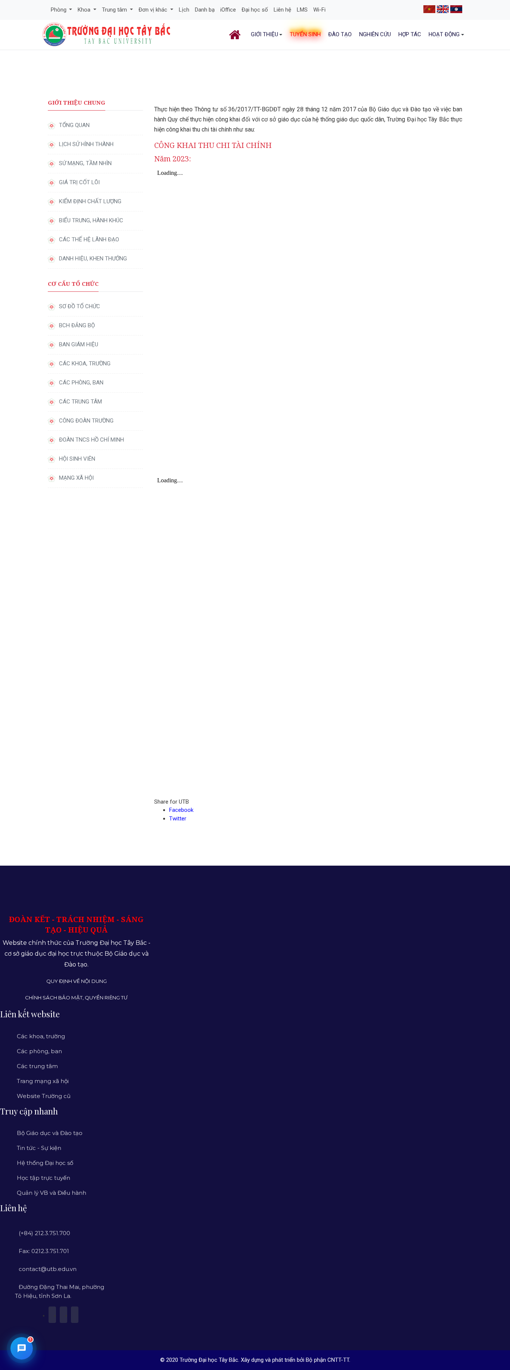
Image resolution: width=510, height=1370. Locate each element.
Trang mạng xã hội (43, 1081)
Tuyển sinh (305, 34)
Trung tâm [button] (115, 9)
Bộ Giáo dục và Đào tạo (50, 1132)
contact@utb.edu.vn (48, 1268)
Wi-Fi (319, 9)
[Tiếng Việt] (429, 8)
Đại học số (255, 9)
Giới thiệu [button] (264, 34)
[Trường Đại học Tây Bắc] (106, 34)
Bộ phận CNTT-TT (327, 1360)
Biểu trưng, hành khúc (91, 220)
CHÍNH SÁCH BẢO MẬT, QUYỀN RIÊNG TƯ (76, 998)
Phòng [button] (59, 9)
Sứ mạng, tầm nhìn (85, 163)
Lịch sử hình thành (86, 144)
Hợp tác (409, 34)
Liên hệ (282, 9)
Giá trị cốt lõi (79, 182)
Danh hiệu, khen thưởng (93, 258)
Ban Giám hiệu (78, 344)
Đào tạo (340, 34)
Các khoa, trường (85, 363)
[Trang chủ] (236, 35)
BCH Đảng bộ (77, 325)
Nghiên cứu (375, 34)
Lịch (184, 9)
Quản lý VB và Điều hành (51, 1192)
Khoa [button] (85, 9)
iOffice (228, 9)
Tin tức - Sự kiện (39, 1147)
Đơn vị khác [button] (154, 9)
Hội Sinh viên (77, 458)
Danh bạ (205, 9)
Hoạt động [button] (444, 34)
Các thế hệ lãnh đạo (89, 239)
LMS (302, 9)
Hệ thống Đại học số (45, 1162)
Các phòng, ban (81, 382)
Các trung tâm (80, 401)
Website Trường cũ (44, 1096)
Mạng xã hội (76, 477)
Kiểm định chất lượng (90, 201)
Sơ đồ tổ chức (79, 306)
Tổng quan (74, 125)
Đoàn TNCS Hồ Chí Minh (91, 439)
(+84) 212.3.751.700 (44, 1233)
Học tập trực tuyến (43, 1177)
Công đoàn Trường (86, 420)
